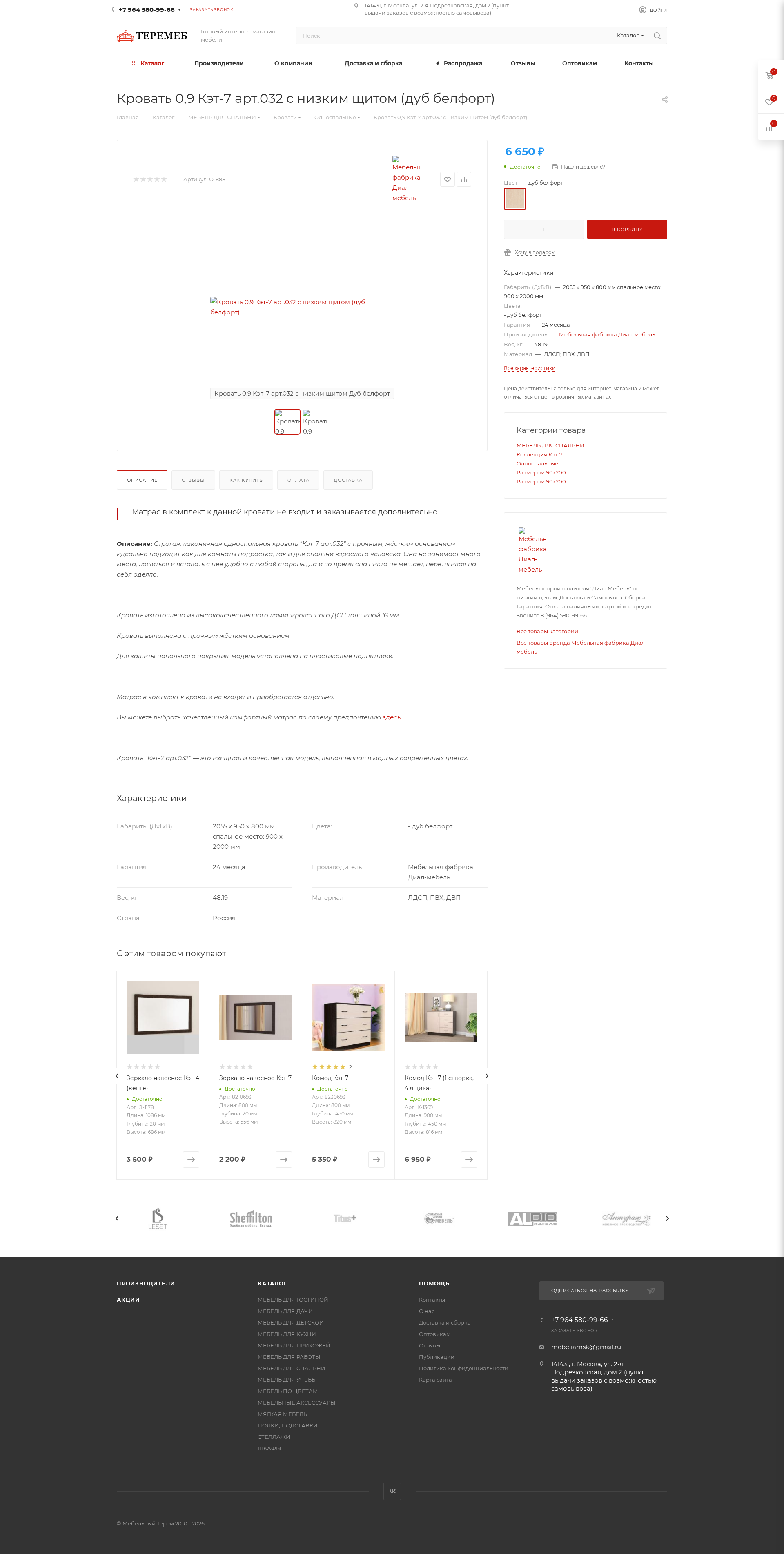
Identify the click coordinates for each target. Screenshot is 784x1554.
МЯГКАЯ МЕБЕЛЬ (282, 1414)
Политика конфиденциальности (463, 1368)
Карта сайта (435, 1379)
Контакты (432, 1299)
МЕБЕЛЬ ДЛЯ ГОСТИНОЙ (293, 1299)
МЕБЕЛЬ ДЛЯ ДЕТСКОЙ (291, 1322)
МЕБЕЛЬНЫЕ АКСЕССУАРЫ (297, 1402)
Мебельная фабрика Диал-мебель (607, 334)
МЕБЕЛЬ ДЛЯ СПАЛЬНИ (550, 445)
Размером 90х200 (541, 472)
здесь (392, 717)
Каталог (272, 1283)
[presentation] (117, 1076)
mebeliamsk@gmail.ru (586, 1347)
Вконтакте (392, 1491)
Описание (142, 480)
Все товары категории (547, 631)
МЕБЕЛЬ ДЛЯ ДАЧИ (285, 1311)
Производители (146, 1283)
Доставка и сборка (445, 1322)
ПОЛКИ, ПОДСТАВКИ (288, 1425)
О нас (426, 1311)
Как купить (246, 480)
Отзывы (193, 480)
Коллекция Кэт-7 (540, 454)
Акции (128, 1299)
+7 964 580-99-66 (147, 9)
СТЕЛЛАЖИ (274, 1437)
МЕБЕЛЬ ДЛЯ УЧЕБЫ (287, 1379)
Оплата (298, 480)
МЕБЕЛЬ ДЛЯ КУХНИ (287, 1334)
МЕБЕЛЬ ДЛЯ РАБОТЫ (289, 1357)
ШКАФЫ (269, 1448)
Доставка (348, 480)
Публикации (436, 1357)
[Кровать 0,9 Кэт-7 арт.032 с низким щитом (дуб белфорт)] (302, 307)
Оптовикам (434, 1334)
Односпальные (537, 463)
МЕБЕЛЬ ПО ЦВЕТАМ (288, 1391)
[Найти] (657, 35)
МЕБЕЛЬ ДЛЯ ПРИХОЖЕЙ (294, 1345)
